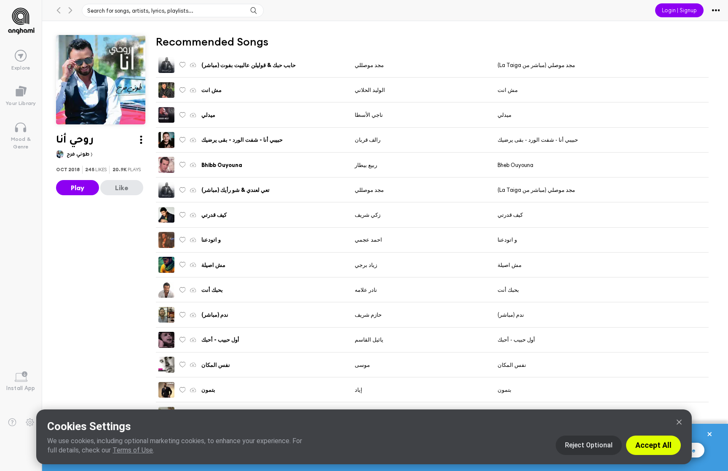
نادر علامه (366, 289)
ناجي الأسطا (369, 114)
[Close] (679, 422)
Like (121, 187)
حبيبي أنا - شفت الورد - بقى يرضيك (538, 139)
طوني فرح (79, 154)
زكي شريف (367, 214)
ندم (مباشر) (511, 314)
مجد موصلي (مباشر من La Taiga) (536, 65)
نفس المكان (512, 364)
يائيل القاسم (369, 339)
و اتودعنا (507, 239)
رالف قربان (367, 139)
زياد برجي (366, 264)
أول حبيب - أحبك (516, 339)
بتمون (504, 389)
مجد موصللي (369, 65)
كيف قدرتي (510, 214)
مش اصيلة (510, 264)
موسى (362, 364)
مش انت (508, 89)
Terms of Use (132, 450)
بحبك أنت (508, 289)
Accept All (653, 445)
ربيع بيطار (366, 164)
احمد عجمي (368, 239)
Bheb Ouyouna (515, 164)
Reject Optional (589, 445)
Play (77, 187)
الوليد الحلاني (370, 89)
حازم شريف (368, 314)
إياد (358, 389)
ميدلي (504, 114)
